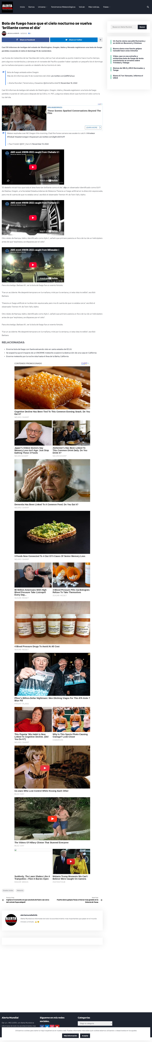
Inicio (22, 7)
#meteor (91, 133)
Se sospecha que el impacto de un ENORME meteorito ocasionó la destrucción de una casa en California (51, 353)
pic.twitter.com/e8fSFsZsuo (63, 76)
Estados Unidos (8, 890)
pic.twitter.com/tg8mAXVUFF (52, 137)
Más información (70, 1036)
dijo (65, 188)
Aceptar (85, 1036)
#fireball (11, 137)
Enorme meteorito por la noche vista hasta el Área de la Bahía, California (37, 356)
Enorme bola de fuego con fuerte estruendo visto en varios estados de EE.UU (39, 349)
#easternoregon (22, 137)
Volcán (82, 7)
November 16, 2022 (69, 83)
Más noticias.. (94, 7)
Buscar (142, 27)
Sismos (31, 7)
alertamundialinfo (13, 33)
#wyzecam (34, 137)
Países (105, 7)
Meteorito (20, 890)
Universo (42, 7)
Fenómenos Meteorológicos (63, 7)
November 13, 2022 (40, 144)
